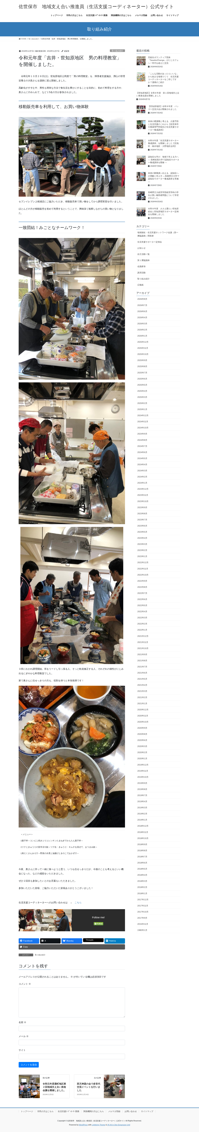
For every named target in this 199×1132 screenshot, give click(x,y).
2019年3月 (142, 807)
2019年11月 (142, 771)
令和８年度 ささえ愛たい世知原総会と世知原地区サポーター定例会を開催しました (163, 211)
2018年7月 (142, 856)
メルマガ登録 (114, 1111)
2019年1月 (142, 820)
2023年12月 (142, 489)
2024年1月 (142, 483)
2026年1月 (142, 336)
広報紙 (140, 285)
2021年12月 (142, 636)
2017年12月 (142, 899)
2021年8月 (142, 660)
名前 (22, 1022)
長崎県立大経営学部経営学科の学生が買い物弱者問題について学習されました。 (163, 195)
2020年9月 (142, 728)
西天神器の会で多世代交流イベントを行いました (88, 1087)
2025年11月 (142, 348)
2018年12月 (142, 826)
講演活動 (141, 272)
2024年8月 (142, 440)
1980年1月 (142, 930)
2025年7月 (142, 372)
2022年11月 (142, 569)
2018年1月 (142, 893)
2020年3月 (142, 746)
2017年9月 (142, 918)
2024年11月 (142, 421)
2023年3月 (142, 544)
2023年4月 (142, 538)
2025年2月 (142, 403)
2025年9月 (142, 360)
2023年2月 (142, 550)
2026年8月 (142, 299)
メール (24, 1036)
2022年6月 (142, 599)
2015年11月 (142, 924)
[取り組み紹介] (114, 1082)
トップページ (27, 1111)
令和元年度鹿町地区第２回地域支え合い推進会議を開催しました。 (54, 1087)
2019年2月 (142, 814)
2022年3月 (142, 617)
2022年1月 (142, 630)
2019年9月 (142, 783)
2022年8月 (142, 587)
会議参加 (141, 266)
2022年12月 (142, 562)
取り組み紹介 (117, 51)
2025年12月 (142, 342)
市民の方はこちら (45, 1111)
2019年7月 (142, 795)
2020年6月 (142, 740)
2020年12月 (142, 709)
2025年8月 (142, 366)
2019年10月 (142, 777)
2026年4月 (142, 317)
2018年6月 (142, 863)
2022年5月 (142, 605)
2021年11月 (142, 642)
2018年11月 (142, 832)
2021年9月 (142, 654)
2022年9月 (142, 581)
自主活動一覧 (143, 254)
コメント (25, 984)
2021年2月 (142, 697)
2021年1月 (142, 703)
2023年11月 (142, 495)
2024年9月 (142, 434)
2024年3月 (142, 470)
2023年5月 (142, 532)
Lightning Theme (98, 1125)
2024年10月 (142, 427)
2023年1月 (142, 556)
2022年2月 (142, 624)
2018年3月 (142, 881)
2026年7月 (142, 305)
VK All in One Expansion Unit (118, 1125)
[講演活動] (29, 1082)
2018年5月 (142, 869)
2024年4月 (142, 464)
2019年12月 (142, 765)
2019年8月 (142, 789)
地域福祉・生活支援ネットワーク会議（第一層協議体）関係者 (157, 234)
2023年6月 (142, 526)
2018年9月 (142, 844)
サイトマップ (147, 1111)
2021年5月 (142, 679)
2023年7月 (142, 519)
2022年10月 (142, 575)
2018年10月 (142, 838)
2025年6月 (142, 379)
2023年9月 (142, 507)
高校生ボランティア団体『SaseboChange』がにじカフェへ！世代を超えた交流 (163, 60)
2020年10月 (142, 722)
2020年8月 (142, 734)
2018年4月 (142, 875)
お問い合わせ (131, 1111)
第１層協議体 (143, 260)
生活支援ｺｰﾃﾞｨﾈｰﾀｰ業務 (68, 1111)
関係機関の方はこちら (93, 1111)
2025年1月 (142, 409)
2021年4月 (142, 685)
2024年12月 (142, 415)
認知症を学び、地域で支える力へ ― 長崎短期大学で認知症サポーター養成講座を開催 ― (163, 160)
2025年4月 (142, 391)
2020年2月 (142, 752)
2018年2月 (142, 887)
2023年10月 (142, 501)
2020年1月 (142, 758)
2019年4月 (142, 801)
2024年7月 (142, 446)
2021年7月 (142, 666)
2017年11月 (142, 905)
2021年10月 (142, 648)
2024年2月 (142, 477)
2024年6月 (142, 452)
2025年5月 (142, 385)
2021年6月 (142, 673)
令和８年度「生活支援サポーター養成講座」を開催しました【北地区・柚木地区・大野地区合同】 (163, 143)
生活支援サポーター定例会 (149, 242)
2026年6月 (142, 311)
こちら (78, 902)
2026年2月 (142, 330)
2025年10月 (142, 354)
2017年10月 (142, 912)
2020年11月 (142, 716)
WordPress (83, 1125)
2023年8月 (142, 513)
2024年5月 (142, 458)
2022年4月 (142, 611)
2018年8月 (142, 850)
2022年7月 (142, 593)
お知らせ (141, 248)
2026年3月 (142, 323)
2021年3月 (142, 691)
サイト (22, 1050)
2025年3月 (142, 397)
